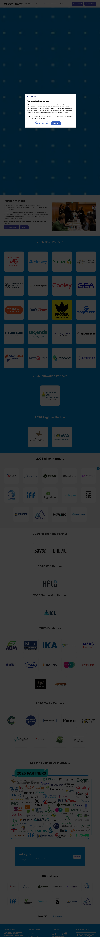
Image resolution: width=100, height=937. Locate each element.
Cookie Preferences (42, 123)
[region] (50, 111)
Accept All (56, 123)
